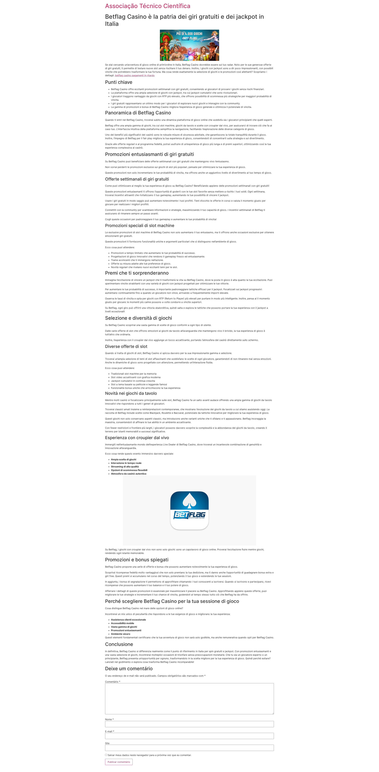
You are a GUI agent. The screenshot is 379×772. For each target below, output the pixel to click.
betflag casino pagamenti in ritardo (135, 75)
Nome (109, 719)
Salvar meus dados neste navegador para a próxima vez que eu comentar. (149, 755)
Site (107, 743)
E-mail (109, 731)
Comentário (112, 681)
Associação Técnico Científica (147, 5)
